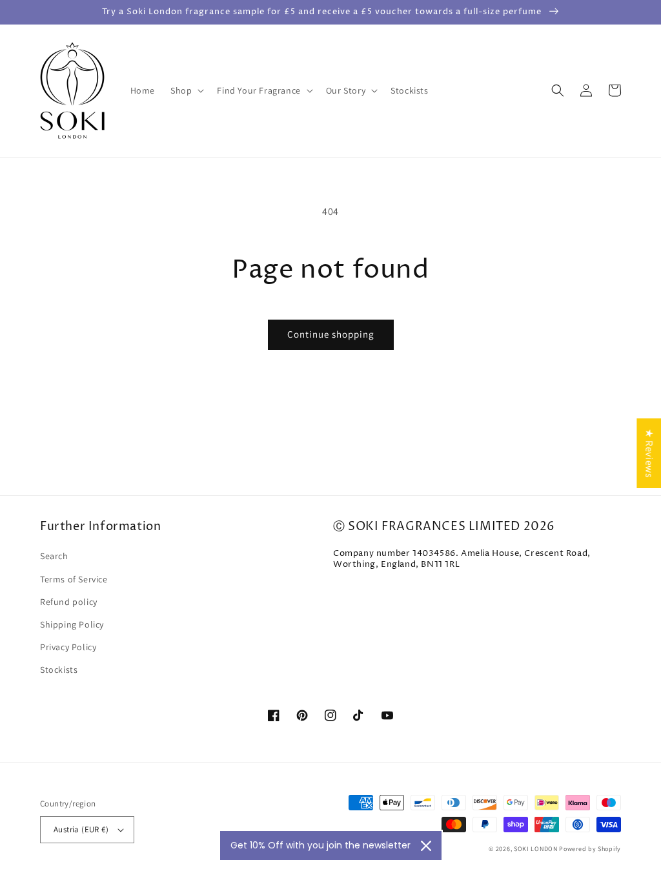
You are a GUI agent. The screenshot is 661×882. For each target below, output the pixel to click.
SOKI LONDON (536, 849)
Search (54, 556)
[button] (186, 90)
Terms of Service (74, 579)
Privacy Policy (68, 647)
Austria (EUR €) (81, 829)
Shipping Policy (72, 624)
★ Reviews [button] (649, 453)
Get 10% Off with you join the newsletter (320, 845)
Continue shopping (330, 334)
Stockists (58, 669)
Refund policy (68, 602)
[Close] (426, 846)
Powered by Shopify (590, 849)
